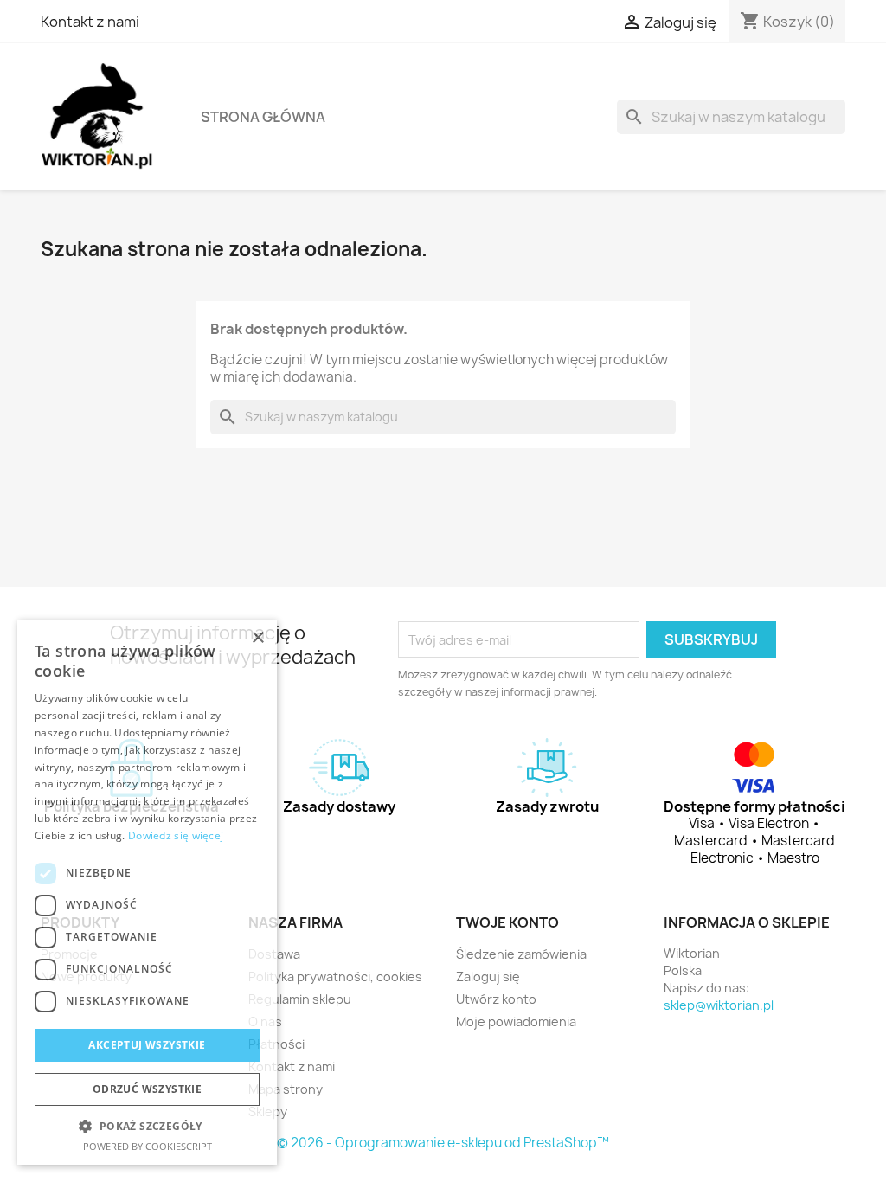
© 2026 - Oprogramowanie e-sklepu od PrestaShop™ (443, 1143)
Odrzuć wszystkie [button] (147, 1089)
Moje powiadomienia (516, 1021)
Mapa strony (285, 1089)
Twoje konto (507, 922)
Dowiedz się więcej (175, 835)
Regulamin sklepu (299, 999)
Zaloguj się (488, 976)
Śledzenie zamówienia (521, 954)
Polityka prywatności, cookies (335, 976)
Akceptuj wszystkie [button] (146, 1044)
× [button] (257, 638)
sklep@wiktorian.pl (719, 1005)
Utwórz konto (496, 999)
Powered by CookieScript (147, 1146)
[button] (147, 1126)
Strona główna (263, 116)
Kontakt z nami (90, 21)
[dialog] (147, 892)
